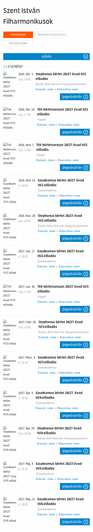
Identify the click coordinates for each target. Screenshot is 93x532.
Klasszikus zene (67, 89)
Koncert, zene (44, 89)
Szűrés (46, 57)
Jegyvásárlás (72, 97)
